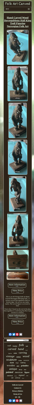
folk (21, 345)
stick (18, 366)
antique (13, 368)
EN (16, 397)
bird (25, 369)
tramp (20, 360)
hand (21, 349)
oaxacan (26, 360)
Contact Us (17, 388)
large (17, 363)
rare (27, 375)
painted (9, 372)
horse (23, 378)
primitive (25, 366)
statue (18, 357)
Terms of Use (17, 394)
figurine (10, 353)
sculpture (11, 359)
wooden (11, 365)
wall (9, 345)
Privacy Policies (17, 391)
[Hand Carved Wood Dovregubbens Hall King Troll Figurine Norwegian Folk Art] (17, 47)
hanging (15, 346)
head (27, 350)
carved (12, 349)
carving (23, 352)
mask (12, 363)
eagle (27, 346)
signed (21, 375)
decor (16, 375)
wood (26, 356)
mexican (19, 372)
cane (15, 353)
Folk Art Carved (17, 385)
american (10, 375)
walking (22, 363)
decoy (20, 369)
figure (26, 372)
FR (19, 397)
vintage (10, 356)
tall (12, 378)
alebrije (17, 378)
